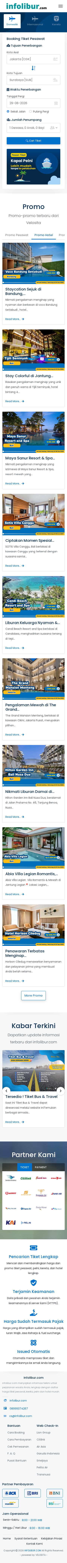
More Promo (33, 995)
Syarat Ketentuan (26, 1538)
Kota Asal (13, 52)
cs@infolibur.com (20, 1416)
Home (7, 1538)
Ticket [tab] (24, 1167)
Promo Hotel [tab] (43, 235)
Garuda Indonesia (48, 1453)
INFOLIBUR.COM (32, 1550)
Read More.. (13, 319)
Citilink (41, 1439)
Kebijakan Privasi (51, 1538)
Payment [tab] (41, 1167)
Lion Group (43, 1432)
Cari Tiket (34, 141)
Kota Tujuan (14, 73)
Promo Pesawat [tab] (16, 235)
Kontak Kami (34, 1544)
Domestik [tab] (12, 24)
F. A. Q (11, 1453)
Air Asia (41, 1447)
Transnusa (43, 1474)
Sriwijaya (42, 1460)
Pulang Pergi (41, 111)
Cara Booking (16, 1432)
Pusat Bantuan (16, 1460)
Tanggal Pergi (15, 96)
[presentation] (13, 167)
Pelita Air (42, 1467)
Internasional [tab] (35, 24)
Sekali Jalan (18, 111)
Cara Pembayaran (19, 1439)
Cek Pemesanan (18, 1447)
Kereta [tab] (56, 24)
